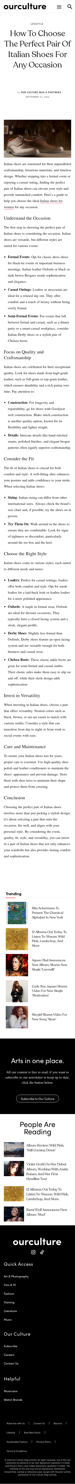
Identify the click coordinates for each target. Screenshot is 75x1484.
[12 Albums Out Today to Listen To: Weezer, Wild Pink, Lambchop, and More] (17, 939)
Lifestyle (37, 24)
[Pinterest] (34, 83)
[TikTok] (42, 1252)
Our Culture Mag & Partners (41, 92)
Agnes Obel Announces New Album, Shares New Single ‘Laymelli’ (49, 965)
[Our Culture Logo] (25, 6)
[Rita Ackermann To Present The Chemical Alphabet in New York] (17, 913)
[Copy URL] (52, 83)
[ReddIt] (43, 83)
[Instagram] (33, 1252)
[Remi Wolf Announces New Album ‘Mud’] (14, 1214)
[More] (61, 83)
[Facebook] (26, 83)
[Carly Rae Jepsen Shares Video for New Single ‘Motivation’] (17, 991)
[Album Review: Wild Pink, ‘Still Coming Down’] (14, 1149)
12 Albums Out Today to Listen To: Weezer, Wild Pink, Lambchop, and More (47, 1194)
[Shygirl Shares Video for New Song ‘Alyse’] (17, 1017)
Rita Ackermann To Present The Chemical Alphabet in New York (47, 913)
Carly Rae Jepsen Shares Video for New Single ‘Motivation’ (49, 991)
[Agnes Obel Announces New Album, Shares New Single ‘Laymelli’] (17, 965)
